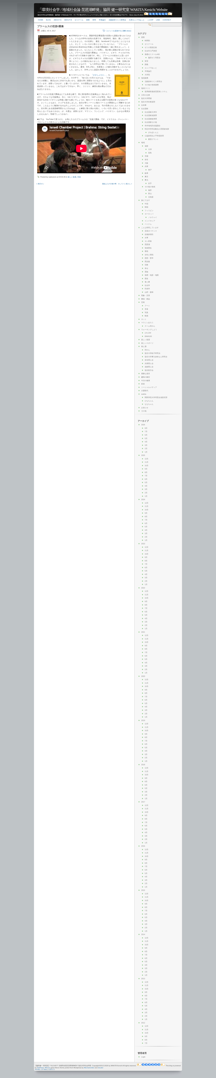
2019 (143, 720)
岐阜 (146, 173)
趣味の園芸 (145, 377)
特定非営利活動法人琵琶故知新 (157, 129)
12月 (146, 459)
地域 (143, 142)
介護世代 (144, 391)
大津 (150, 149)
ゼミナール (79, 20)
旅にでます (145, 200)
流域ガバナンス (151, 231)
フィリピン (149, 210)
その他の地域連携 (152, 85)
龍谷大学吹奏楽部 (148, 102)
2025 (143, 455)
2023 (143, 544)
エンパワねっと (151, 68)
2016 (143, 846)
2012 (143, 1023)
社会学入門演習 (151, 51)
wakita (143, 394)
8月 (146, 428)
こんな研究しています (150, 228)
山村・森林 (149, 292)
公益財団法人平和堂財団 (154, 136)
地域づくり (145, 88)
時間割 (147, 41)
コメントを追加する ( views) (118, 31)
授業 (88, 20)
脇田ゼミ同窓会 (154, 58)
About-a (57, 20)
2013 (143, 979)
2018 (143, 765)
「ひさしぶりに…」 (99, 75)
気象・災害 (145, 295)
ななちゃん (149, 404)
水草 (146, 238)
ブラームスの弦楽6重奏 (50, 26)
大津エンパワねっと (137, 20)
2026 (143, 425)
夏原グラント (153, 139)
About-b (68, 20)
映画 (146, 316)
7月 (146, 431)
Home (40, 20)
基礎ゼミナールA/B (152, 54)
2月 (146, 448)
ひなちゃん (149, 401)
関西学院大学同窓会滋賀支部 (156, 397)
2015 (143, 890)
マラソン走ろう (147, 323)
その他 (143, 411)
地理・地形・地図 (152, 275)
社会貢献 (144, 109)
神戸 (150, 170)
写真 (146, 312)
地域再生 (148, 248)
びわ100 (148, 333)
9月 (146, 469)
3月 (146, 445)
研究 (94, 20)
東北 (146, 180)
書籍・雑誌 (145, 299)
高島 (150, 153)
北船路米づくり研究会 (117, 20)
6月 (146, 435)
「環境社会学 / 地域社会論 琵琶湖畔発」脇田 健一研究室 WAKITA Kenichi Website (102, 10)
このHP (150, 20)
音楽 (79, 177)
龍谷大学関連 (146, 98)
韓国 (146, 207)
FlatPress (40, 1068)
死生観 (147, 261)
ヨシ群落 (148, 241)
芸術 (143, 302)
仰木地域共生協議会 (152, 126)
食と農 (147, 282)
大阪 (146, 163)
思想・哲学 (149, 258)
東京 (146, 177)
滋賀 (146, 146)
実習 (146, 61)
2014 (143, 934)
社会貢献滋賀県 (151, 115)
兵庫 (146, 166)
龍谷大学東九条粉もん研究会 (156, 357)
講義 (146, 64)
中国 (146, 204)
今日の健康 (145, 380)
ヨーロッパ (149, 214)
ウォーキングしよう (149, 329)
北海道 (150, 197)
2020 (143, 676)
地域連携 (144, 78)
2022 (143, 588)
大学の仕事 (145, 95)
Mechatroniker (89, 1068)
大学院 (147, 75)
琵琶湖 (147, 244)
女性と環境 (149, 255)
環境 (146, 251)
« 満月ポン (40, 184)
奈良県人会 (149, 360)
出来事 (143, 105)
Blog (48, 20)
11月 (146, 462)
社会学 (147, 285)
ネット (143, 319)
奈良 (146, 159)
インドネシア (150, 221)
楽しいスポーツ (147, 343)
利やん (147, 350)
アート (147, 306)
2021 (143, 632)
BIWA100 (148, 336)
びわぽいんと (153, 132)
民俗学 (147, 289)
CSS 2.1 (52, 1069)
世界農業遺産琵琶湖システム (156, 91)
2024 (143, 499)
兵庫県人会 (149, 363)
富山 (150, 193)
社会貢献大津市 (151, 112)
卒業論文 (102, 20)
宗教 (146, 265)
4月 (146, 442)
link (158, 20)
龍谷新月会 (149, 370)
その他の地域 (150, 187)
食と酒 (143, 346)
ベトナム (148, 224)
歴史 (146, 278)
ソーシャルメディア (149, 387)
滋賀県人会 (149, 367)
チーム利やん (150, 326)
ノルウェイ (152, 217)
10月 (146, 465)
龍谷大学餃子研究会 (152, 353)
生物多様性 (149, 234)
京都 (146, 156)
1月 (146, 452)
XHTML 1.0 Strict (41, 1069)
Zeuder (100, 1068)
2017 (143, 802)
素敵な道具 (145, 373)
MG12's (47, 1068)
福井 (150, 190)
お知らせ (144, 408)
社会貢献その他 (151, 122)
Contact (167, 20)
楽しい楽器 (72, 177)
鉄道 (143, 384)
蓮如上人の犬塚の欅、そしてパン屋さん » (117, 184)
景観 (146, 272)
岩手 (150, 183)
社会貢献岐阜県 (151, 119)
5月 (146, 438)
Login (143, 1057)
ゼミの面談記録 (151, 47)
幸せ (146, 268)
